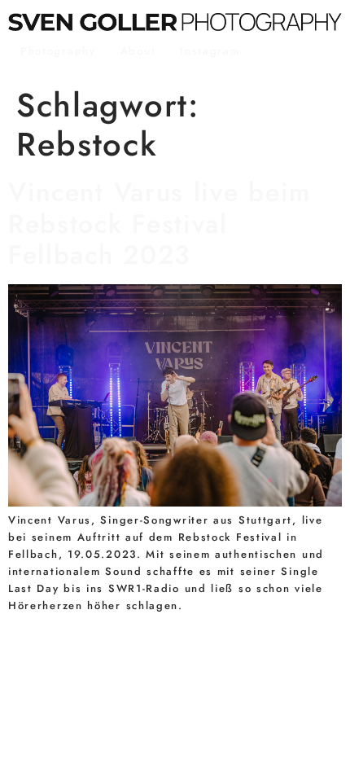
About (138, 51)
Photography (58, 51)
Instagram (209, 51)
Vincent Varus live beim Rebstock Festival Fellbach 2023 (159, 223)
